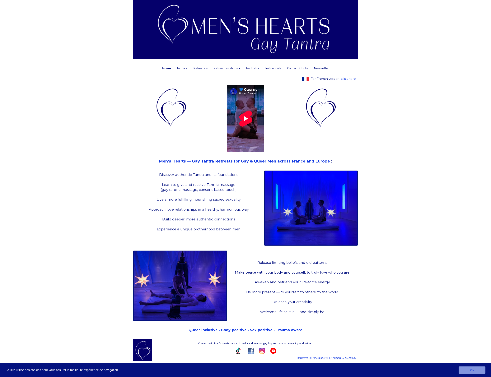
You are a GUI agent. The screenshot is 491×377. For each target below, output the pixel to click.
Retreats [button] (199, 68)
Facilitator (252, 68)
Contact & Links (297, 68)
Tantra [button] (181, 68)
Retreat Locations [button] (225, 68)
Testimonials (273, 68)
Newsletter (321, 68)
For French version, (333, 79)
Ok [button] (472, 370)
